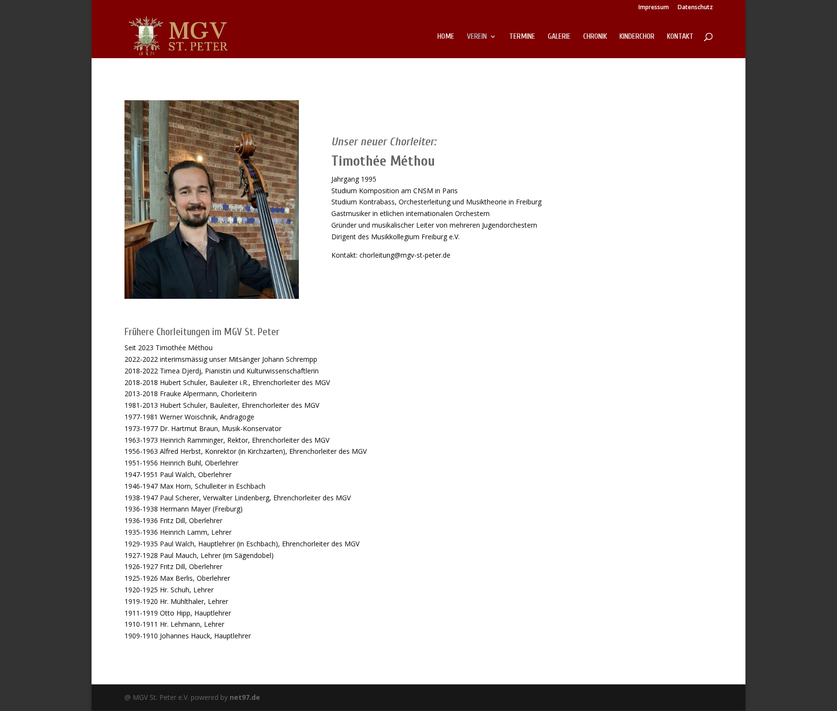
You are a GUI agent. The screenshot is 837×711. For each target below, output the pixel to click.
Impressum (653, 7)
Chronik (595, 37)
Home (445, 37)
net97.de (245, 697)
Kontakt (680, 37)
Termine (522, 37)
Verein (477, 37)
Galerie (559, 37)
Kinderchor (637, 37)
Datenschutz (695, 7)
